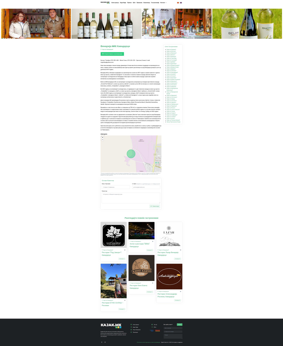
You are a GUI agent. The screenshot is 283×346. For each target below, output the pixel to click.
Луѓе (134, 2)
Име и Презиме (106, 184)
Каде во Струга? (171, 113)
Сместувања (115, 2)
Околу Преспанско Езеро (173, 122)
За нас (155, 324)
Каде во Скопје (171, 111)
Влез (155, 327)
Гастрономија (155, 2)
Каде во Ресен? (171, 108)
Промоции (135, 332)
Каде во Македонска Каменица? (172, 89)
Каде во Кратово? (171, 78)
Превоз (129, 2)
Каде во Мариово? (172, 95)
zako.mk (166, 342)
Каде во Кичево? (171, 74)
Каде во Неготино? (172, 97)
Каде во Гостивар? (172, 60)
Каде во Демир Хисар (172, 67)
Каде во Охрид (171, 99)
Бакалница (146, 2)
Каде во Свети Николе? (173, 109)
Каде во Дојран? (171, 69)
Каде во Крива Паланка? (173, 79)
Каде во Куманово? (172, 83)
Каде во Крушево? (172, 81)
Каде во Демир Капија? (173, 65)
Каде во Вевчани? (172, 53)
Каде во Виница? (171, 56)
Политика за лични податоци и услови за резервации (148, 342)
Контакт (162, 2)
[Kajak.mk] (105, 3)
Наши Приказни (136, 329)
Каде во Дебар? (171, 62)
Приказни (139, 2)
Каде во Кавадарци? (107, 49)
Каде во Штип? (171, 118)
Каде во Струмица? (172, 115)
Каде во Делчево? (172, 63)
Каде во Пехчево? (172, 101)
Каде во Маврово (171, 86)
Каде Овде (123, 2)
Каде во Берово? (171, 49)
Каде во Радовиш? (172, 106)
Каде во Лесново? (172, 85)
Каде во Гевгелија (171, 58)
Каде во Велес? (171, 55)
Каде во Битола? (171, 51)
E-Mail (146, 184)
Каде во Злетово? (171, 71)
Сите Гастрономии (171, 47)
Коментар (104, 191)
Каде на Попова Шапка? (173, 120)
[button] (102, 137)
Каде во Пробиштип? (172, 104)
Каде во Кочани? (171, 76)
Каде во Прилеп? (171, 102)
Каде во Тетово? (171, 116)
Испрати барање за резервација (113, 54)
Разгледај (121, 258)
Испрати (179, 324)
